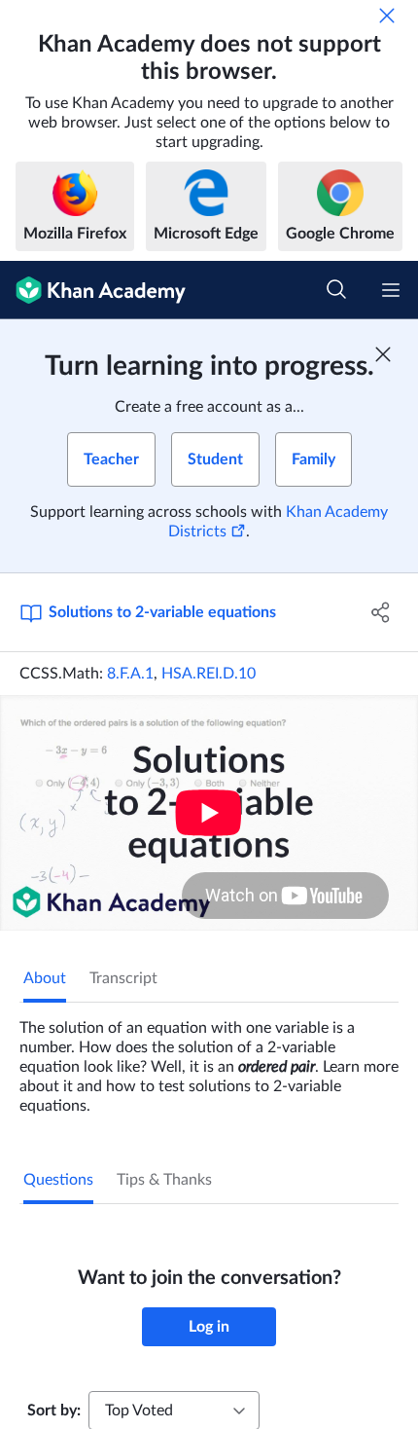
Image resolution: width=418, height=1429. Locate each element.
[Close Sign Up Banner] (383, 354)
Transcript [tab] (123, 978)
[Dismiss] (386, 15)
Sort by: (54, 1410)
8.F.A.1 (130, 673)
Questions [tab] (58, 1180)
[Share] (382, 612)
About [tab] (44, 978)
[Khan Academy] (93, 290)
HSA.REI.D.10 (208, 673)
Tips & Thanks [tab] (164, 1180)
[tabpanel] (209, 1059)
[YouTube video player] (209, 813)
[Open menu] (390, 290)
